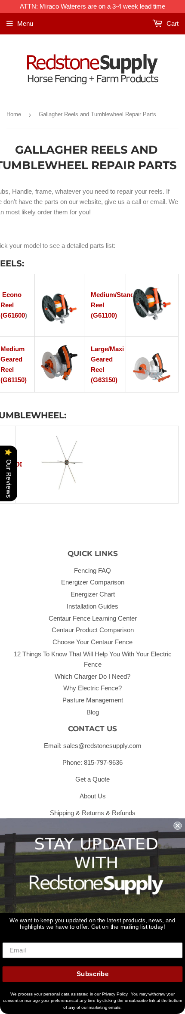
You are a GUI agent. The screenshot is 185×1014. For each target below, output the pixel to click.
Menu (25, 23)
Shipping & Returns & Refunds (93, 812)
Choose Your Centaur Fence (92, 642)
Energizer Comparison (92, 582)
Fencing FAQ (92, 570)
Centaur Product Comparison (93, 630)
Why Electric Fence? (92, 688)
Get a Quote (92, 779)
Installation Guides (92, 606)
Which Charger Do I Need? (92, 676)
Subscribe (93, 974)
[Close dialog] (177, 826)
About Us (93, 796)
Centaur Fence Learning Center (93, 618)
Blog (92, 712)
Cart (172, 23)
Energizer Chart (93, 594)
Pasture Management (92, 700)
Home (13, 114)
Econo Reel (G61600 (12, 305)
